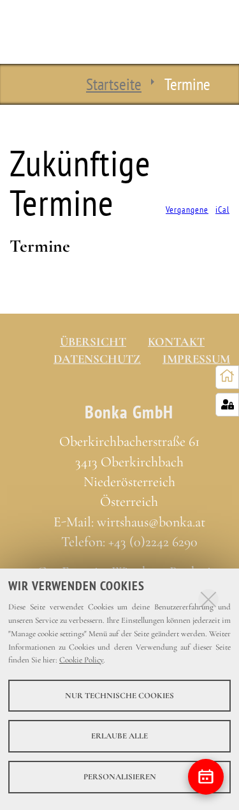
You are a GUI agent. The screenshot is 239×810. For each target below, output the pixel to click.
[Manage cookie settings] (227, 404)
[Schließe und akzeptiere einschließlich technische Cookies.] (208, 599)
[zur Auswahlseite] (227, 376)
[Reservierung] (206, 777)
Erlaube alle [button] (119, 736)
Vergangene (187, 210)
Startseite (113, 84)
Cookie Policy (81, 660)
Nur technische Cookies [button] (119, 696)
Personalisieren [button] (119, 777)
